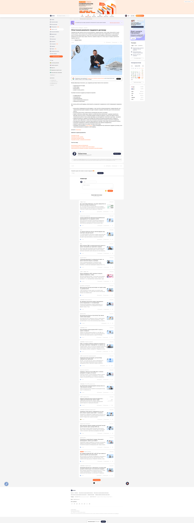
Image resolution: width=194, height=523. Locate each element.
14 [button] (139, 74)
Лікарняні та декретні (89, 341)
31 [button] (131, 79)
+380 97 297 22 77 (93, 496)
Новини (136, 45)
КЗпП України (89, 125)
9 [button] (142, 72)
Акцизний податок (83, 257)
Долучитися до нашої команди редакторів (101, 492)
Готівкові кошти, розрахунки (85, 423)
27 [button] (137, 77)
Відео (133, 45)
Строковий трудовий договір (77, 138)
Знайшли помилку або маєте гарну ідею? (102, 494)
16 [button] (142, 74)
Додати (118, 78)
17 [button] (131, 75)
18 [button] (133, 75)
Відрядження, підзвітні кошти (90, 409)
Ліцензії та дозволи (87, 451)
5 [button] (135, 72)
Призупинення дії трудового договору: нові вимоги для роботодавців (86, 148)
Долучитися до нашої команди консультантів (79, 494)
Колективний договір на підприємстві (79, 145)
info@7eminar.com (76, 499)
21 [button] (139, 75)
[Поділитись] (119, 42)
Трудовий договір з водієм (77, 136)
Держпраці (78, 129)
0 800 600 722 (82, 496)
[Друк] (104, 42)
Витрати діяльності (88, 299)
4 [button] (133, 72)
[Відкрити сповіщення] (129, 16)
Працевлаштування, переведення (77, 27)
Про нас (52, 85)
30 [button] (142, 77)
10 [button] (131, 74)
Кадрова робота (83, 313)
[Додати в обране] (112, 225)
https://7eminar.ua (82, 159)
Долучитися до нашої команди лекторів (86, 492)
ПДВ (81, 243)
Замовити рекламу (188, 1)
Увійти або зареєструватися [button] (115, 22)
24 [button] (131, 77)
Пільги (81, 229)
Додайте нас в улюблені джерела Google (95, 78)
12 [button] (135, 74)
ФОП (87, 271)
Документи (140, 45)
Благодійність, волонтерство (85, 285)
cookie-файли (97, 521)
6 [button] (137, 72)
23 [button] (142, 75)
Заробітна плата (88, 465)
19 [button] (135, 75)
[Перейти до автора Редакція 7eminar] (74, 154)
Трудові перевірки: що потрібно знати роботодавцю (83, 146)
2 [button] (142, 70)
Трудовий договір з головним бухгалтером (80, 139)
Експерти (76, 492)
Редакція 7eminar (78, 40)
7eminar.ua (117, 513)
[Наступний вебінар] (143, 24)
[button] (101, 483)
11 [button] (133, 74)
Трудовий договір (75, 135)
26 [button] (135, 77)
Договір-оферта (73, 509)
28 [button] (139, 77)
